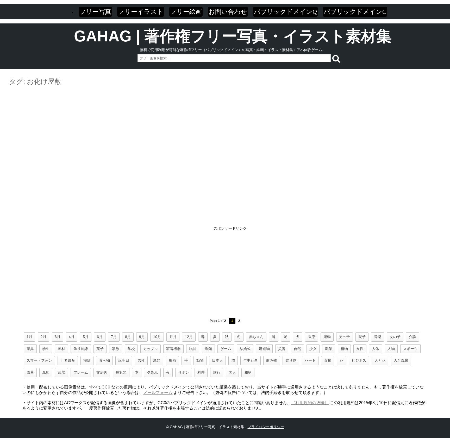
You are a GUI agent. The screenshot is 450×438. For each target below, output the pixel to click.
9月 (142, 337)
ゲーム (225, 349)
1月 (29, 337)
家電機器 (173, 349)
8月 (128, 337)
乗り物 (290, 360)
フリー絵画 (186, 11)
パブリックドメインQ (285, 11)
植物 (344, 349)
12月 (189, 337)
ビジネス (359, 360)
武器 (61, 372)
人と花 (379, 360)
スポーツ (410, 349)
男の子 (344, 337)
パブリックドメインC (355, 11)
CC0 (106, 387)
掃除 (87, 360)
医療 (311, 337)
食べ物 (104, 360)
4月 (71, 337)
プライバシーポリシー (266, 427)
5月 (86, 337)
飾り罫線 (80, 349)
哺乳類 (121, 372)
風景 (30, 372)
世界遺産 (67, 360)
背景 (327, 360)
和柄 (248, 372)
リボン (183, 372)
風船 (45, 372)
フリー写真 (95, 11)
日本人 (217, 360)
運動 (327, 337)
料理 (201, 372)
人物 (391, 349)
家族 (115, 349)
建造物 (264, 349)
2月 (43, 337)
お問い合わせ (228, 11)
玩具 (192, 349)
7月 (114, 337)
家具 (30, 349)
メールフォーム (157, 392)
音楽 (377, 337)
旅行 (216, 372)
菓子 (100, 349)
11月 (173, 337)
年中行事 (250, 360)
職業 (328, 349)
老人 (232, 372)
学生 (45, 349)
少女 (313, 349)
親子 (362, 337)
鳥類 (156, 360)
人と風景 (401, 360)
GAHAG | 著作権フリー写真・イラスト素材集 (233, 36)
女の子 (395, 337)
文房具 (101, 372)
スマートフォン (39, 360)
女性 (360, 349)
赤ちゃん (256, 337)
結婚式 (245, 349)
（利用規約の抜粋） (310, 403)
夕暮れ (152, 372)
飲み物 (271, 360)
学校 (131, 349)
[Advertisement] (225, 103)
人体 (375, 349)
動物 (200, 360)
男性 (141, 360)
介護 (412, 337)
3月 (57, 337)
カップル (150, 349)
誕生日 (123, 360)
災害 (281, 349)
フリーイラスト (140, 11)
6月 (100, 337)
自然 (297, 349)
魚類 (208, 349)
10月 (157, 337)
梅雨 (172, 360)
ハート (310, 360)
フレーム (80, 372)
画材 (61, 349)
